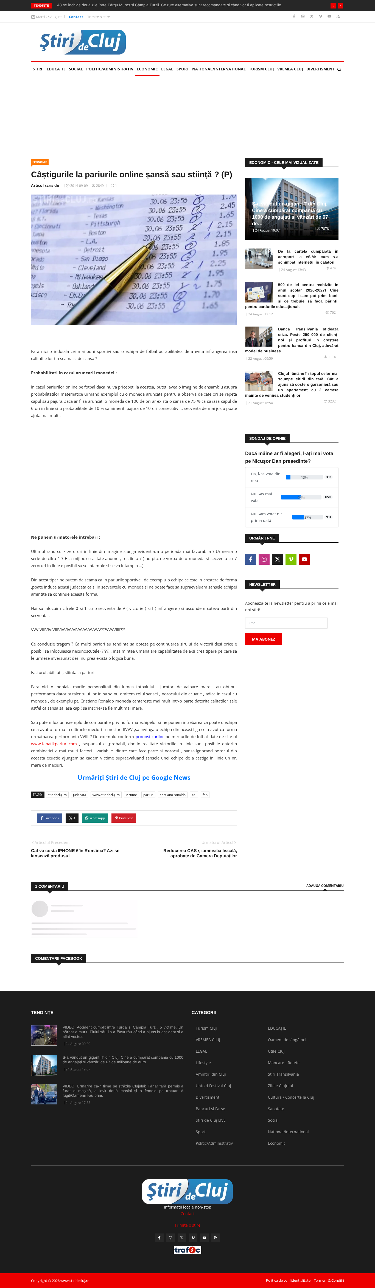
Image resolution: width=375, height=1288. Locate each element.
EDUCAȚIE (57, 69)
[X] (312, 16)
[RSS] (338, 16)
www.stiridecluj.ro (106, 794)
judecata (79, 794)
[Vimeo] (321, 16)
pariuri (148, 794)
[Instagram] (303, 16)
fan (205, 794)
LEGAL (167, 69)
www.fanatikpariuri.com (54, 743)
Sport (183, 69)
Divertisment (320, 69)
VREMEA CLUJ (290, 69)
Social (76, 69)
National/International (219, 69)
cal (194, 794)
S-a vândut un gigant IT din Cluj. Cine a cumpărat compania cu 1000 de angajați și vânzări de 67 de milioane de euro (123, 1059)
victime (131, 794)
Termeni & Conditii (329, 1280)
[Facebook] (294, 16)
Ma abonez (263, 639)
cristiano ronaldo (173, 794)
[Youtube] (330, 16)
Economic (147, 69)
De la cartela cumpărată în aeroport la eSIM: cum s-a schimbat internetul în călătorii (308, 256)
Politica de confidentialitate (288, 1280)
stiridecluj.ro (57, 794)
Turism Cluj (261, 69)
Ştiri (37, 69)
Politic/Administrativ (109, 69)
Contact (76, 16)
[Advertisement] (134, 472)
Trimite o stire (98, 16)
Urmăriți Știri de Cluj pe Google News (134, 777)
